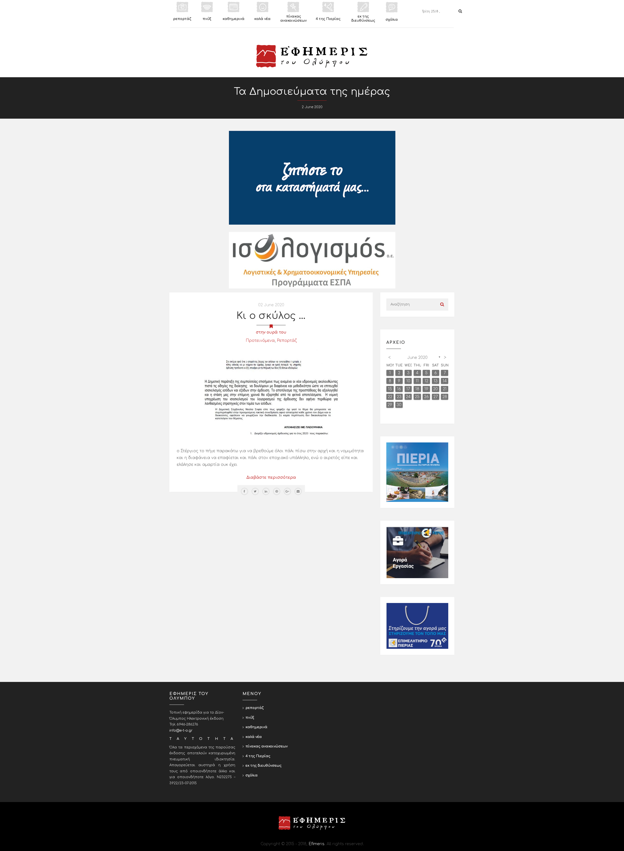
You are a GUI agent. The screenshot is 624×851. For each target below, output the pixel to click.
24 (408, 397)
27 (435, 397)
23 (399, 397)
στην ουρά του (271, 332)
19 (426, 389)
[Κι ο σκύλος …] (271, 394)
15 (390, 389)
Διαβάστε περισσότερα (271, 477)
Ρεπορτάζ (287, 340)
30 (399, 405)
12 (426, 381)
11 (417, 381)
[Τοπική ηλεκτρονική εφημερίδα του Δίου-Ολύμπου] (312, 56)
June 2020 (417, 357)
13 (436, 381)
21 (445, 389)
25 (417, 397)
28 (444, 397)
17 (408, 389)
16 (399, 389)
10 (408, 381)
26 (426, 397)
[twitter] (255, 491)
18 (417, 389)
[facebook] (244, 491)
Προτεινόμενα (260, 340)
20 (435, 389)
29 (390, 405)
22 (390, 397)
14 (445, 381)
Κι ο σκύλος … (271, 315)
